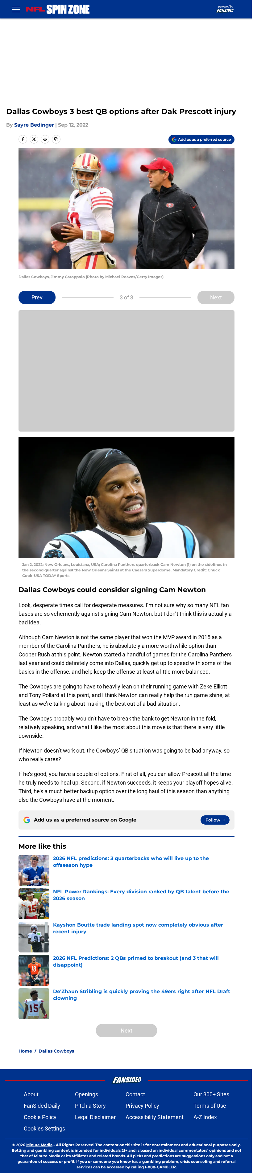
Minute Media (39, 1145)
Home (25, 1051)
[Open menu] (16, 9)
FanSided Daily (42, 1105)
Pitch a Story (90, 1105)
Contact (135, 1094)
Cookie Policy (40, 1117)
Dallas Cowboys (56, 1051)
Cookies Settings (44, 1128)
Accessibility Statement (155, 1117)
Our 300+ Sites (211, 1094)
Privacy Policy (142, 1105)
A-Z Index (205, 1117)
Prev (37, 297)
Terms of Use (209, 1105)
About (31, 1094)
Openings (86, 1094)
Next (216, 297)
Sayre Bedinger (34, 125)
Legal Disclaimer (95, 1117)
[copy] (56, 139)
